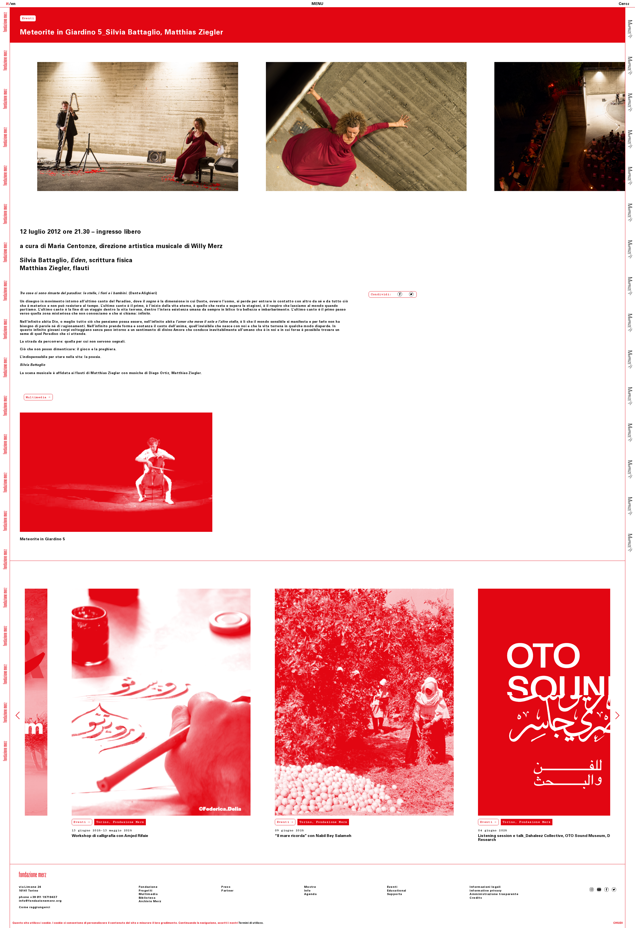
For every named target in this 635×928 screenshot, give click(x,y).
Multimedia (148, 894)
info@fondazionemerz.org (40, 900)
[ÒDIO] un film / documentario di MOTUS (470, 835)
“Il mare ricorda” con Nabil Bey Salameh (63, 835)
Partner (227, 890)
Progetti (146, 890)
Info (307, 890)
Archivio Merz (150, 901)
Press (225, 887)
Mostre (310, 887)
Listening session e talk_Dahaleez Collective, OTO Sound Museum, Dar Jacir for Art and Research (312, 837)
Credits (476, 897)
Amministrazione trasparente (494, 894)
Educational (396, 890)
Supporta (394, 894)
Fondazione (148, 887)
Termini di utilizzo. (250, 923)
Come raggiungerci (34, 907)
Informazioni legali (485, 887)
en (13, 3)
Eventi (33, 822)
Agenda (310, 894)
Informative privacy (486, 890)
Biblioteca (147, 897)
